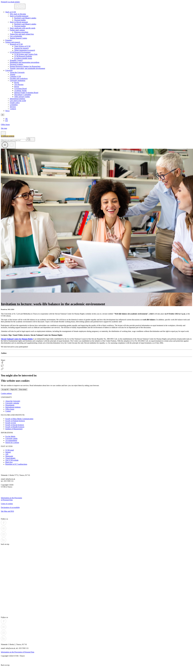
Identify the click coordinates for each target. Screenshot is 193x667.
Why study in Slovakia (18, 14)
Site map (4, 128)
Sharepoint (9, 456)
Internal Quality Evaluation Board (26, 93)
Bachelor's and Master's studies (25, 24)
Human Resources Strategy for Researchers (25, 66)
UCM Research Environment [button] (20, 52)
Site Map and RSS (7, 511)
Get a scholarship (16, 36)
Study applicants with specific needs (22, 28)
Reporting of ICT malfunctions (16, 464)
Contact (8, 411)
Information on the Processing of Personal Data (11, 499)
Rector (16, 82)
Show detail (22, 389)
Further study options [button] (17, 30)
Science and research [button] (12, 42)
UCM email (9, 450)
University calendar (12, 403)
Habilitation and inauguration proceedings (24, 62)
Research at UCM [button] (16, 44)
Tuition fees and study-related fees (22, 34)
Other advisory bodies (22, 97)
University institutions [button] (17, 80)
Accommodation (11, 440)
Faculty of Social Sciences (14, 425)
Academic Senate (20, 91)
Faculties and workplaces (19, 78)
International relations (17, 99)
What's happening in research (24, 50)
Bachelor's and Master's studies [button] (25, 18)
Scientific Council (16, 60)
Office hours (5, 124)
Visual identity (10, 458)
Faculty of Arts (10, 423)
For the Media (10, 436)
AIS (6, 454)
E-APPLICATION (7, 136)
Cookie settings (6, 393)
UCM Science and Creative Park (25, 54)
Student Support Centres (18, 38)
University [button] (9, 70)
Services (13, 107)
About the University (17, 72)
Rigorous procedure (21, 32)
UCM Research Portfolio (23, 56)
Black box (9, 462)
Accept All (5, 389)
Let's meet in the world (18, 101)
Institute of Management (13, 429)
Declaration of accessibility (10, 507)
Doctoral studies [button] (20, 20)
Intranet (8, 452)
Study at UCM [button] (10, 12)
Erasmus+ (8, 40)
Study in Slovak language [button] (19, 22)
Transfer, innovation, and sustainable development (27, 68)
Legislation (14, 105)
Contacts (13, 109)
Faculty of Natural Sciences (15, 421)
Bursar (16, 86)
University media (11, 438)
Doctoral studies (20, 26)
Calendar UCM (15, 76)
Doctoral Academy (16, 64)
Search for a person (12, 442)
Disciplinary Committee (22, 95)
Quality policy (15, 103)
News (7, 111)
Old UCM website (11, 460)
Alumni (12, 74)
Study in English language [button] (19, 16)
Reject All (14, 389)
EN (6, 121)
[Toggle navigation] (19, 6)
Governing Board (20, 88)
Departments (9, 405)
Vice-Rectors (18, 84)
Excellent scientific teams (23, 58)
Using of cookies (7, 504)
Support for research (21, 48)
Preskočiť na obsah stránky (10, 2)
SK (6, 119)
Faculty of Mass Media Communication (19, 419)
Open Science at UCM (22, 46)
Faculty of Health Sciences (14, 427)
